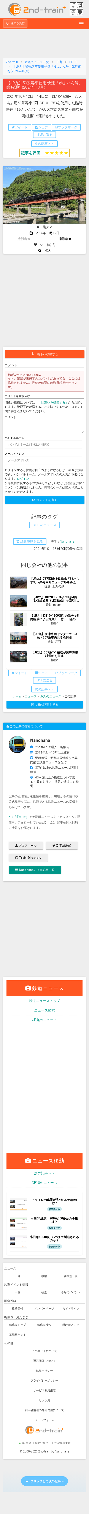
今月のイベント (71, 1292)
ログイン (23, 478)
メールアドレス (14, 453)
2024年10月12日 (46, 233)
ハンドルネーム (14, 437)
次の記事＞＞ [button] (44, 144)
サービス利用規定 (44, 1390)
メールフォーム (44, 1420)
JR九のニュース (50, 696)
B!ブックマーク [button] (66, 127)
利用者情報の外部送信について (44, 1410)
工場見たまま (17, 1334)
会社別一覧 (71, 1276)
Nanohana (67, 541)
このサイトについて (44, 1351)
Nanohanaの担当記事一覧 (36, 870)
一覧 (17, 1276)
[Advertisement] (44, 44)
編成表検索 (44, 1324)
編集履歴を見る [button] (31, 541)
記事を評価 (30, 153)
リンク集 (44, 1400)
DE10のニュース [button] (44, 525)
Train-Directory (29, 857)
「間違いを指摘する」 (53, 402)
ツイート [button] (21, 127)
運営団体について (44, 1360)
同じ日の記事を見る (44, 704)
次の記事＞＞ (44, 1173)
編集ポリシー (44, 1370)
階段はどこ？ (70, 1324)
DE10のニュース (44, 1183)
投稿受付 (17, 1308)
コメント (10, 417)
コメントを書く (46, 500)
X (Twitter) (63, 845)
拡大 (46, 251)
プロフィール (27, 845)
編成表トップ (17, 1324)
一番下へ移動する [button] (46, 354)
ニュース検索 (44, 1010)
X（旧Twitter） (19, 817)
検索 (44, 1276)
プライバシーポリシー (44, 1380)
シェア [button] (43, 127)
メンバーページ (44, 1308)
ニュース (31, 696)
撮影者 (63, 239)
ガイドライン (70, 1308)
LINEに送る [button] (44, 135)
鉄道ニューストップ (44, 1001)
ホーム (17, 696)
